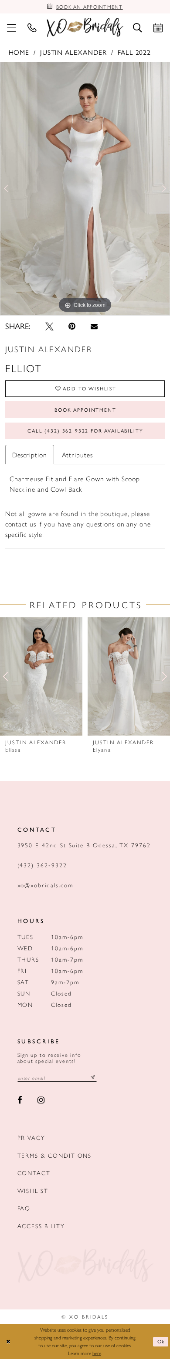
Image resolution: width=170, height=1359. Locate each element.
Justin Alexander (73, 52)
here (96, 1352)
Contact (34, 1173)
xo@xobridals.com (45, 885)
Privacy (31, 1137)
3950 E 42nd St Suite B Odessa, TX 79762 (84, 845)
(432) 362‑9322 (42, 865)
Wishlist (32, 1190)
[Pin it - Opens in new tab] (72, 326)
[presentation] (41, 676)
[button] (11, 27)
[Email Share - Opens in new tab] (94, 326)
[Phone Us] (32, 27)
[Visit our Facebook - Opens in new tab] (20, 1101)
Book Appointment (85, 409)
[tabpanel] (85, 188)
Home (19, 52)
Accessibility (41, 1226)
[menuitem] (11, 27)
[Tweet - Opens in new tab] (49, 326)
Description (29, 455)
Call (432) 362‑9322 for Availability (85, 430)
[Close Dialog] (8, 1341)
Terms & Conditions (54, 1155)
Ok (161, 1341)
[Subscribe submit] (93, 1077)
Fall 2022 (134, 52)
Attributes (77, 455)
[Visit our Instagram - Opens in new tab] (41, 1101)
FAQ (24, 1208)
